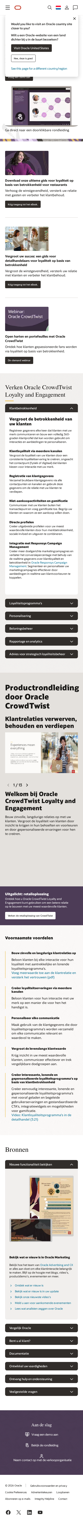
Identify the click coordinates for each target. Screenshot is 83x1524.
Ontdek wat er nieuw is (29, 1285)
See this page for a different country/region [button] (39, 68)
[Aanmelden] (66, 7)
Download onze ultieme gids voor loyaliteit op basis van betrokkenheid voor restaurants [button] (39, 182)
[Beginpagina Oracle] (18, 8)
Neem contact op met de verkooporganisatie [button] (42, 1460)
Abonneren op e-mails (17, 1498)
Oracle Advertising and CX (56, 1265)
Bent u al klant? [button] (19, 1341)
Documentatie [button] (19, 1353)
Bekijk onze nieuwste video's (33, 1297)
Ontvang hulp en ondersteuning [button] (30, 1379)
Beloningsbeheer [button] (21, 628)
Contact (62, 1498)
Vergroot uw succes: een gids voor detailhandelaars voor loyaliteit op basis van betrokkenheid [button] (37, 260)
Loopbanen (62, 1492)
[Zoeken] (49, 7)
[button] (7, 7)
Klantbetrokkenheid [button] (23, 408)
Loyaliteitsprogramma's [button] (25, 603)
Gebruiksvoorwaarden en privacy (48, 1485)
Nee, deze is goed (23, 58)
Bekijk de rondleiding (44, 1445)
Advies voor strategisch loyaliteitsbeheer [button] (37, 654)
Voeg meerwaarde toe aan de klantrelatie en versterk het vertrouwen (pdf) (43, 975)
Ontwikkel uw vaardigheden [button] (28, 1366)
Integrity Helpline (44, 1498)
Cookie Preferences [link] (16, 1492)
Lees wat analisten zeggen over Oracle (39, 1308)
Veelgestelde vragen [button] (23, 1391)
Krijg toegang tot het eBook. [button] (23, 204)
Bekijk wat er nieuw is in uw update (37, 1291)
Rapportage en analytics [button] (25, 641)
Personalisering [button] (20, 616)
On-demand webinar (19, 360)
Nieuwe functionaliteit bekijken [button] (30, 1164)
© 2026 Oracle (13, 1485)
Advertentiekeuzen (41, 1492)
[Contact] (75, 7)
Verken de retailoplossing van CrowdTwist (30, 915)
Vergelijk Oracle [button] (20, 1328)
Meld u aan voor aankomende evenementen (43, 1303)
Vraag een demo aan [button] (19, 77)
